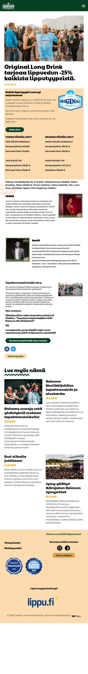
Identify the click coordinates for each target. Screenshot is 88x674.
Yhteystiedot (12, 542)
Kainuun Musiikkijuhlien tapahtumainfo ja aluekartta (62, 387)
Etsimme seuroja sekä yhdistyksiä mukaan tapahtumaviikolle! (23, 412)
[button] (83, 6)
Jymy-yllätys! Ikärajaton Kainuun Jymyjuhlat (63, 487)
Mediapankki (13, 548)
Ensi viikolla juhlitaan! (15, 458)
